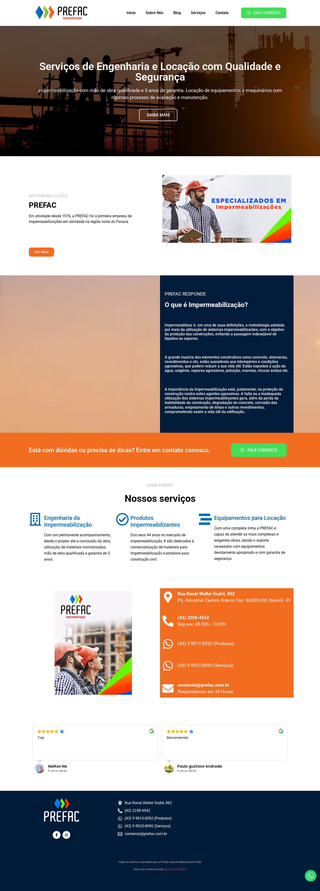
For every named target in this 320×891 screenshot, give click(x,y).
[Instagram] (66, 835)
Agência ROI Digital (175, 869)
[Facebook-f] (56, 835)
